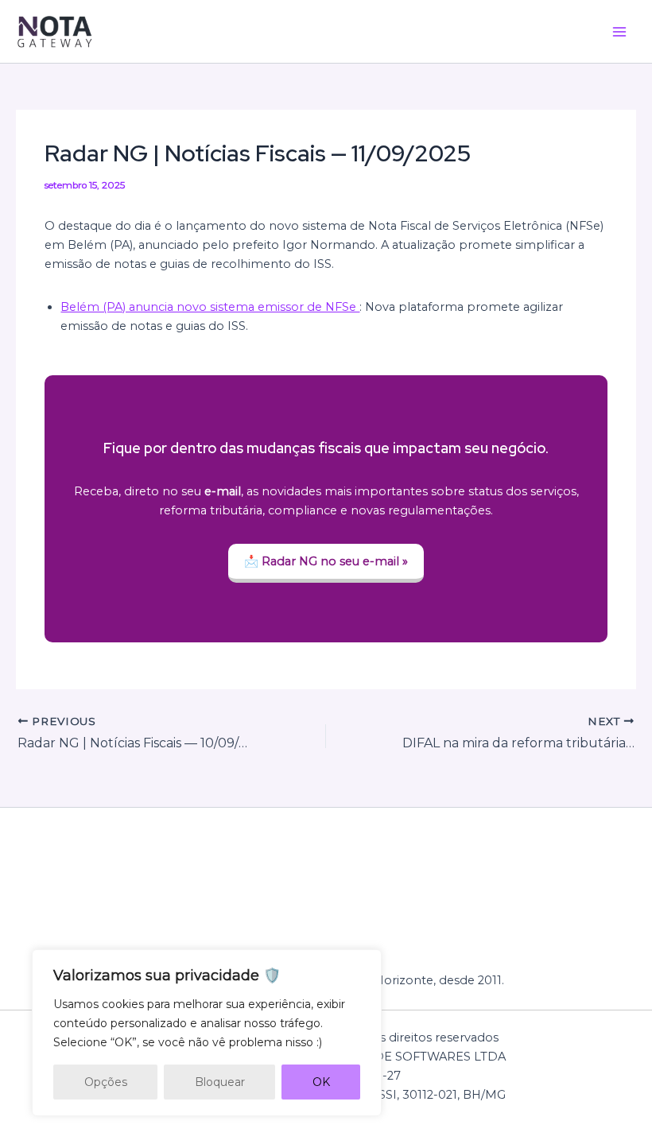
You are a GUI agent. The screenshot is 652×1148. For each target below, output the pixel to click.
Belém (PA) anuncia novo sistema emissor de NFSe (209, 307)
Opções (105, 1082)
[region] (207, 1032)
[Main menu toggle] (619, 31)
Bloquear (220, 1082)
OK (321, 1082)
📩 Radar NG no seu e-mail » (326, 561)
